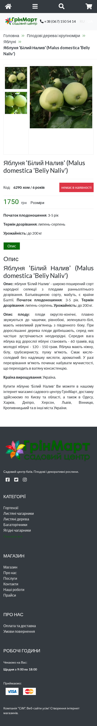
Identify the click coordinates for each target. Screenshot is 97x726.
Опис (11, 246)
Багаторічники (15, 524)
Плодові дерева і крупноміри (53, 35)
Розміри (37, 203)
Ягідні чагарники (17, 530)
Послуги (10, 578)
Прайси (9, 595)
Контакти (10, 584)
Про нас (10, 573)
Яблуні (9, 41)
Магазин (10, 567)
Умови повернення (19, 631)
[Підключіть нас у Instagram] (25, 479)
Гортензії (10, 508)
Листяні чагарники (18, 513)
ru (82, 21)
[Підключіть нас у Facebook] (8, 479)
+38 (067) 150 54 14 (60, 21)
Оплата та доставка (19, 626)
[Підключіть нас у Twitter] (16, 479)
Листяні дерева (16, 519)
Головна (11, 35)
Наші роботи (13, 589)
